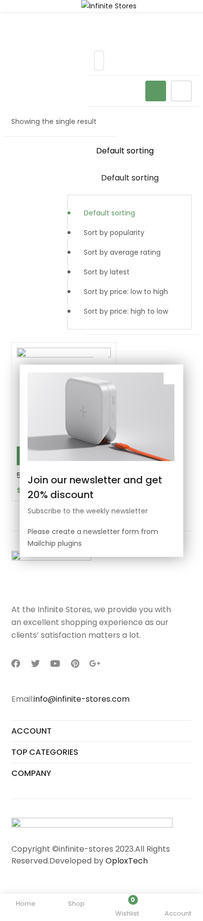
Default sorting (109, 213)
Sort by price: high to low (126, 311)
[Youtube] (55, 663)
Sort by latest (107, 272)
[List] (181, 91)
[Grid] (155, 91)
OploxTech (126, 860)
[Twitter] (35, 663)
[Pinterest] (74, 663)
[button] (130, 235)
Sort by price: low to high (126, 292)
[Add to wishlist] (101, 357)
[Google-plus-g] (94, 663)
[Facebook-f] (15, 663)
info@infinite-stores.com (82, 699)
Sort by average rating (122, 252)
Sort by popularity (114, 233)
